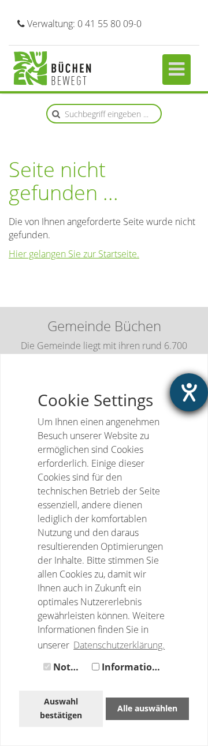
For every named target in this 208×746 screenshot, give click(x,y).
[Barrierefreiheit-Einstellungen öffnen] (189, 392)
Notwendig (68, 667)
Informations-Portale (133, 667)
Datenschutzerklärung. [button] (119, 645)
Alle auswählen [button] (147, 708)
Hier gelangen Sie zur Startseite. (74, 254)
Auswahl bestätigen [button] (61, 708)
